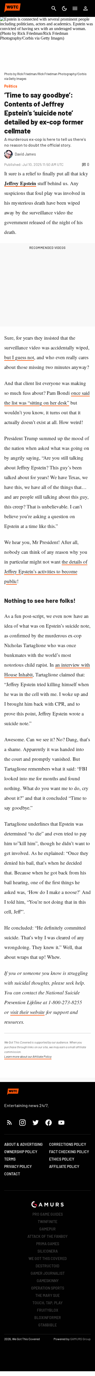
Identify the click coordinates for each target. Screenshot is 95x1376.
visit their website (27, 1012)
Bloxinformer (47, 1317)
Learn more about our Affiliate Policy (27, 1056)
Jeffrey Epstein (20, 183)
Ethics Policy (61, 1159)
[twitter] (35, 1122)
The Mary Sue (47, 1295)
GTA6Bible (47, 1325)
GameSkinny (48, 1280)
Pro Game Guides (47, 1214)
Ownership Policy (20, 1151)
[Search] (54, 8)
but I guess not (19, 357)
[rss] (9, 1122)
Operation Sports (47, 1288)
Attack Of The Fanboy (47, 1236)
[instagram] (22, 1122)
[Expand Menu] (75, 8)
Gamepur (47, 1229)
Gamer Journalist (48, 1273)
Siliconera (47, 1251)
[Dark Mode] (64, 8)
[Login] (85, 8)
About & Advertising (23, 1144)
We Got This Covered (47, 1258)
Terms (10, 1159)
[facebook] (48, 1122)
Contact (12, 1174)
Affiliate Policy (64, 1166)
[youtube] (61, 1122)
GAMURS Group (80, 1339)
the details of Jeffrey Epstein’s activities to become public (45, 571)
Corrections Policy (67, 1144)
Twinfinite (47, 1221)
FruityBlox (47, 1310)
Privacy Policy (18, 1166)
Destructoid (47, 1266)
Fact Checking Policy (69, 1151)
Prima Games (47, 1244)
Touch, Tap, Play (47, 1303)
